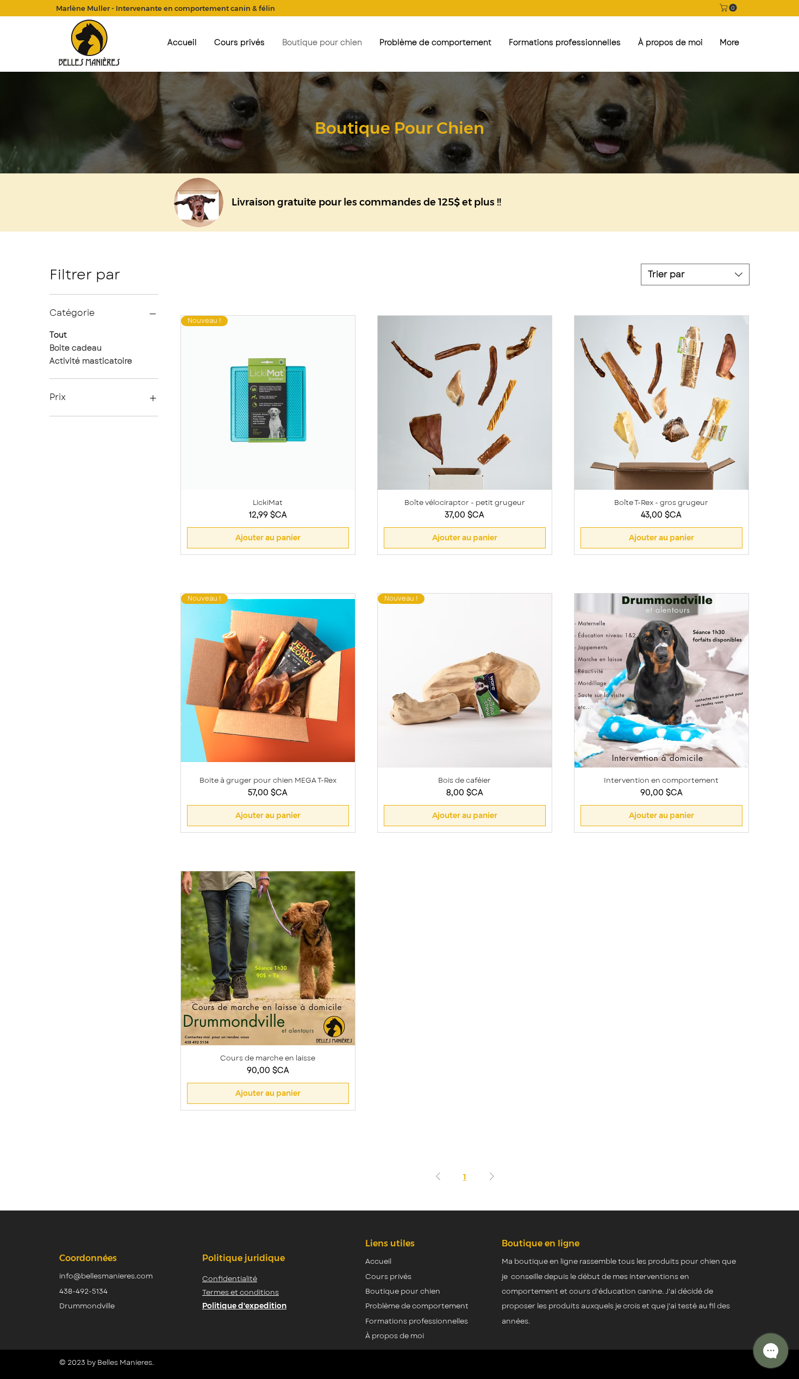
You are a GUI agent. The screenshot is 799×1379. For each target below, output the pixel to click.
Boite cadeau (75, 347)
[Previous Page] (438, 1176)
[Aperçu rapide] (465, 403)
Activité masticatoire (90, 360)
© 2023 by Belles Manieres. (106, 1362)
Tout (58, 334)
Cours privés (388, 1276)
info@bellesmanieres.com (106, 1276)
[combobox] (695, 274)
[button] (729, 7)
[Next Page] (491, 1176)
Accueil (378, 1261)
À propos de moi (394, 1336)
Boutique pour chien (402, 1291)
